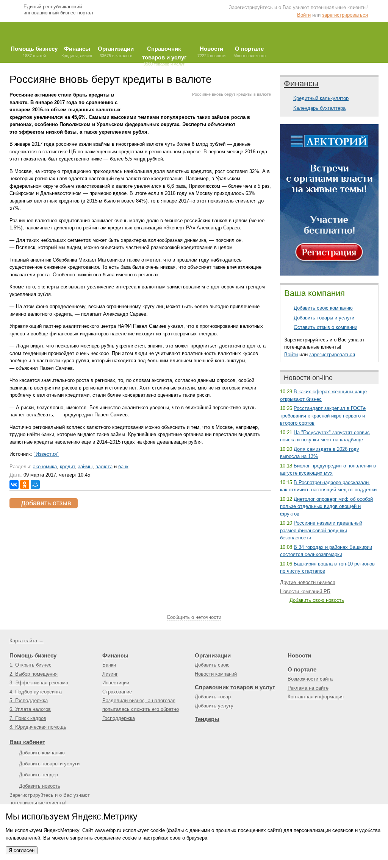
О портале (302, 669)
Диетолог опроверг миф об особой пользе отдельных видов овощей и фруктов (326, 506)
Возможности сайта (310, 679)
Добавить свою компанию (323, 308)
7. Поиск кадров (27, 718)
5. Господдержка (28, 700)
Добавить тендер (38, 774)
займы (85, 466)
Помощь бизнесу (32, 655)
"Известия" (46, 454)
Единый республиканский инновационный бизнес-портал (58, 10)
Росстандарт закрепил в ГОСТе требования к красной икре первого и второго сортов (323, 415)
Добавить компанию (42, 753)
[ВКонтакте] (14, 484)
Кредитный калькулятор (321, 98)
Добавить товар (213, 697)
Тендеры (207, 719)
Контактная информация (316, 697)
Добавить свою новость (316, 600)
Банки (109, 665)
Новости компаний (216, 674)
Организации (213, 655)
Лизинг (110, 674)
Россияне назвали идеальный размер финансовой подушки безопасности (321, 530)
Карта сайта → (26, 640)
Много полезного (249, 51)
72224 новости (211, 51)
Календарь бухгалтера (319, 108)
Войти (304, 15)
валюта (104, 466)
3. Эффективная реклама (38, 683)
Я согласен (21, 850)
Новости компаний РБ (305, 591)
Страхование (117, 692)
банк (123, 466)
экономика (45, 466)
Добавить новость (39, 786)
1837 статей (34, 51)
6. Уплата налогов (30, 709)
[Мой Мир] (35, 484)
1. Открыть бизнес (30, 665)
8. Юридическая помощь (37, 727)
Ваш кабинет (27, 742)
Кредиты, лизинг (76, 51)
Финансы (301, 83)
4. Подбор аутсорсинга (35, 692)
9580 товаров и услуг (164, 54)
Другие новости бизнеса (307, 582)
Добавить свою (212, 665)
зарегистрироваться (345, 15)
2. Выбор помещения (33, 674)
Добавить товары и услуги (324, 318)
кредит (67, 466)
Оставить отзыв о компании (325, 327)
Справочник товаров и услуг (235, 687)
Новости (299, 655)
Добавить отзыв (46, 503)
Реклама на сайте (308, 688)
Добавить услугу (214, 706)
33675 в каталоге (116, 51)
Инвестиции (115, 683)
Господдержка (118, 718)
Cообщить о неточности (194, 617)
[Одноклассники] (24, 484)
